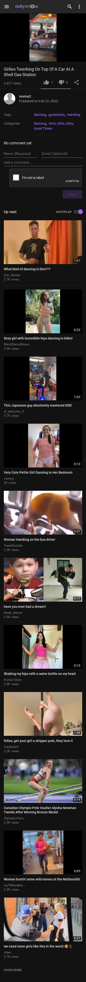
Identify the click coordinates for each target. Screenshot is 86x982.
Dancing (40, 123)
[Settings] (79, 6)
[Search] (70, 6)
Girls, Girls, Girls (61, 123)
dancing (40, 115)
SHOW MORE (13, 970)
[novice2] (11, 98)
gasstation (56, 115)
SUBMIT (72, 194)
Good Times (43, 128)
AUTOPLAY (64, 212)
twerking (73, 115)
